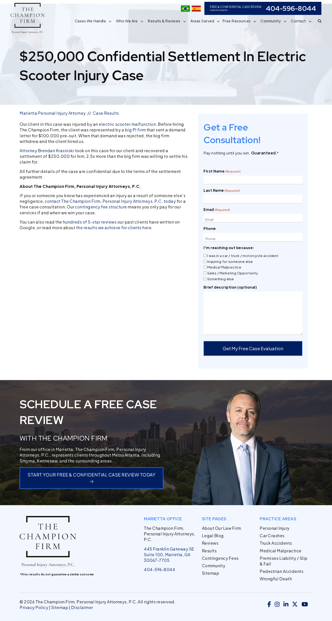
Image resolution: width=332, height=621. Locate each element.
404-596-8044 (291, 8)
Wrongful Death (276, 578)
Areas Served (202, 21)
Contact (298, 21)
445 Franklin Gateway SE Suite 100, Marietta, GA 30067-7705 (169, 554)
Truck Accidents (276, 543)
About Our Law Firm (221, 528)
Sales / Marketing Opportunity (232, 273)
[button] (111, 21)
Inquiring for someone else (230, 261)
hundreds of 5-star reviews (90, 221)
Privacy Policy (34, 607)
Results (209, 550)
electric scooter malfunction (127, 124)
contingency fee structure (101, 206)
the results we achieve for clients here (114, 227)
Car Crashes (272, 535)
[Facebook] (269, 604)
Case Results (106, 113)
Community (271, 21)
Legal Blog (213, 535)
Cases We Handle (90, 21)
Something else (220, 279)
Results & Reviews (164, 21)
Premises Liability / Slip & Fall (284, 561)
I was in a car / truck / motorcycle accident (242, 255)
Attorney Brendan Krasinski (47, 150)
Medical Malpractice (224, 267)
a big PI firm (134, 129)
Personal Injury (275, 528)
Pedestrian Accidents (281, 571)
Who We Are (127, 21)
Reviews (210, 543)
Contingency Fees (220, 558)
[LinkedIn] (286, 604)
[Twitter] (295, 604)
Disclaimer (82, 607)
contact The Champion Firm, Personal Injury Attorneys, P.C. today (110, 201)
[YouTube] (305, 604)
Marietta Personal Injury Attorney (53, 113)
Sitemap (210, 573)
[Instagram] (277, 604)
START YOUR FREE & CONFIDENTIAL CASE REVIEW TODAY (91, 474)
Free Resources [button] (236, 21)
